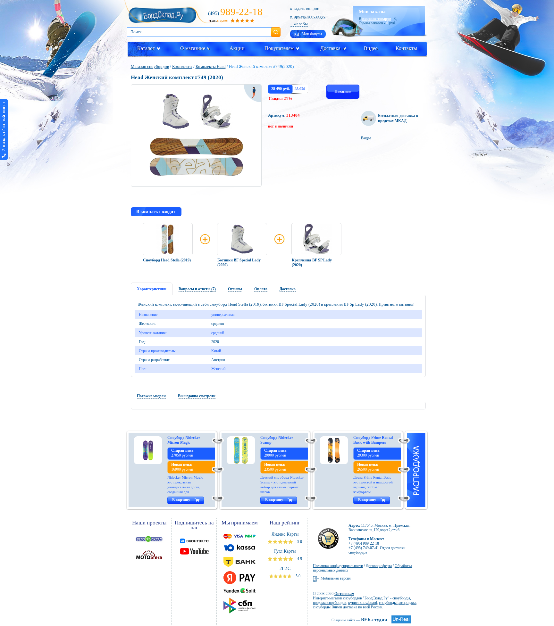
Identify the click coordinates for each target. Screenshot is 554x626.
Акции (237, 48)
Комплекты (182, 66)
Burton (337, 607)
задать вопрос (306, 8)
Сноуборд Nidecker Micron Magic (183, 440)
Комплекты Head (211, 66)
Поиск (276, 29)
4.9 (299, 558)
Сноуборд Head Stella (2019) (167, 260)
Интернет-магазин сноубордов (337, 598)
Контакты (406, 48)
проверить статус (309, 16)
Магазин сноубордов (150, 66)
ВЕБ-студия (359, 619)
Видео (371, 48)
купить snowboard (362, 602)
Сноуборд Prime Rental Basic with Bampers (373, 440)
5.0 (299, 542)
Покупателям (279, 48)
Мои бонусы (311, 34)
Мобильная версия (336, 578)
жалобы (301, 23)
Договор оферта (379, 566)
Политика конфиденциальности (338, 566)
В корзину (181, 500)
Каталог (146, 48)
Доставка (330, 48)
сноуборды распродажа (397, 602)
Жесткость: (147, 323)
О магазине (192, 48)
